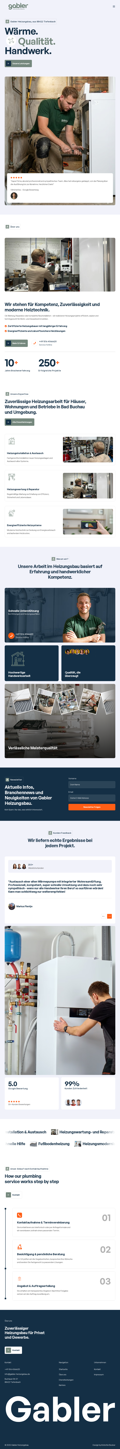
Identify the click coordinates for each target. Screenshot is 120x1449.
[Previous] (103, 916)
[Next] (109, 916)
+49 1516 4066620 (48, 341)
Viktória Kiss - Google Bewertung (25, 190)
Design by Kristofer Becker (104, 1445)
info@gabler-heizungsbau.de (17, 1374)
